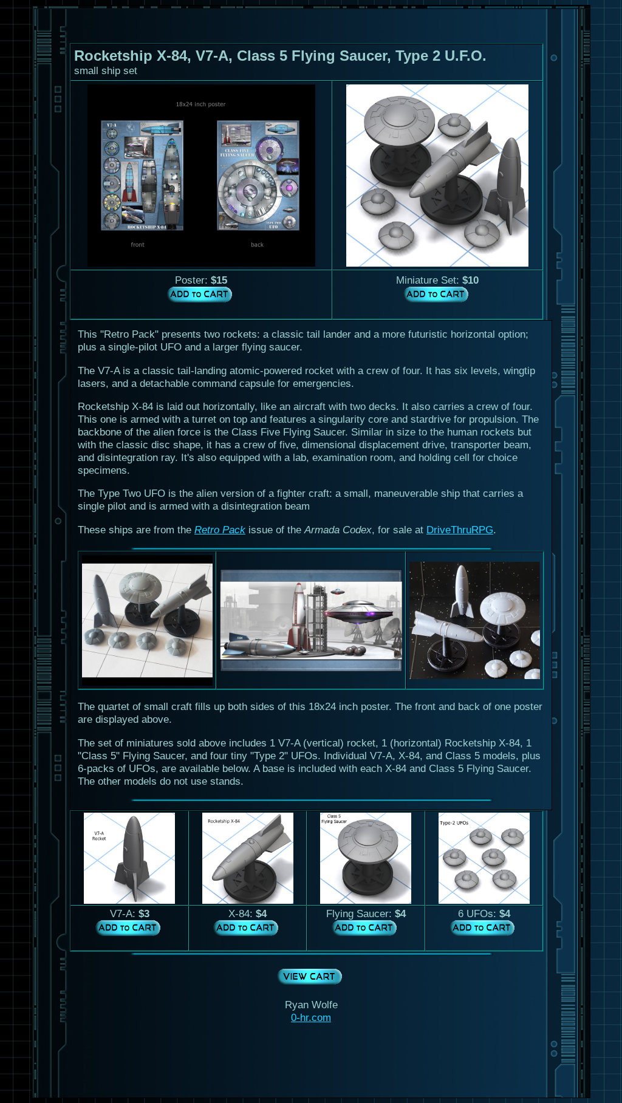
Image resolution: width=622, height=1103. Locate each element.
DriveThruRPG (459, 530)
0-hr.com (311, 1017)
